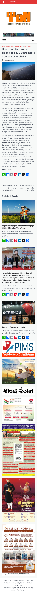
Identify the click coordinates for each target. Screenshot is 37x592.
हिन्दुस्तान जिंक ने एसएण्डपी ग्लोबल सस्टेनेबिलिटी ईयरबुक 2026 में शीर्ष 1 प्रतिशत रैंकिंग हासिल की (18, 227)
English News (19, 46)
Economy (11, 46)
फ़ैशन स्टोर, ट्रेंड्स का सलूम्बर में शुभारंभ (13, 327)
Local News (27, 46)
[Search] (33, 40)
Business (5, 46)
